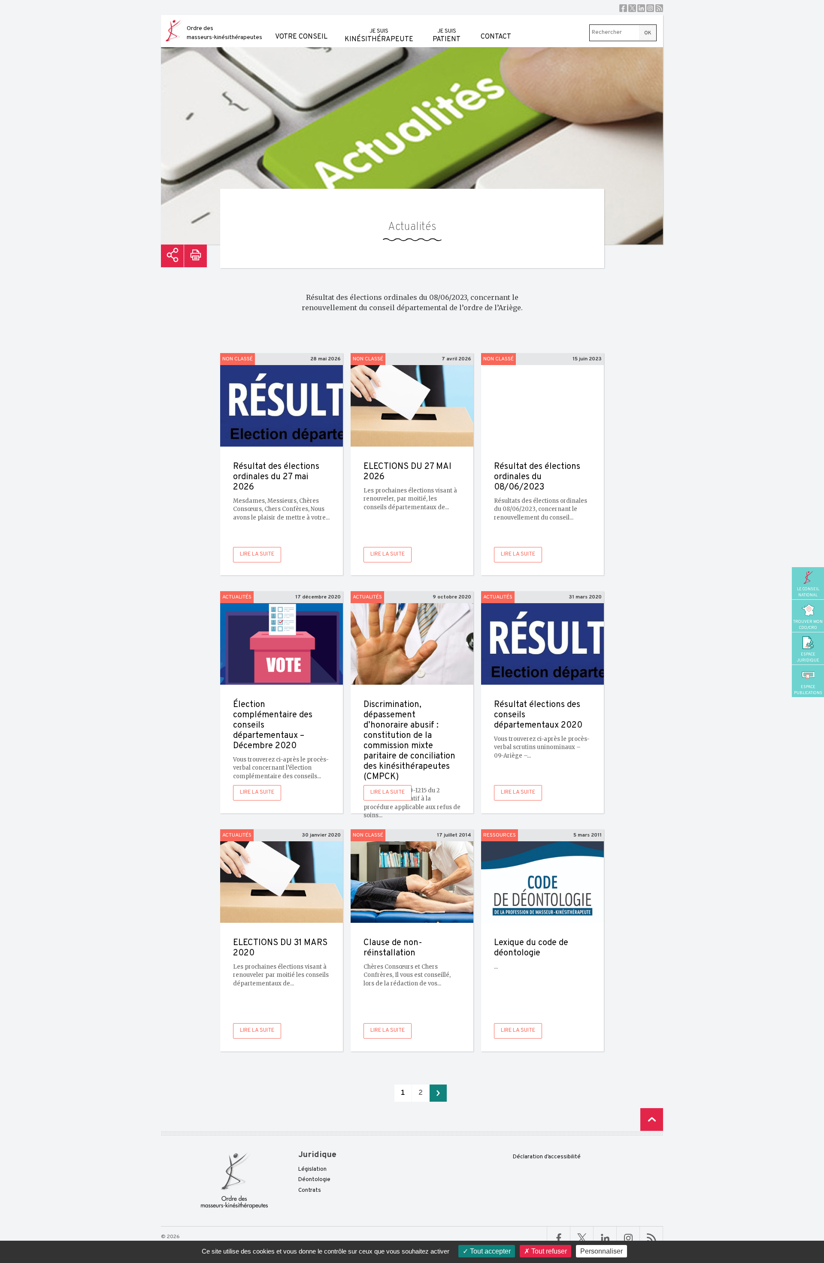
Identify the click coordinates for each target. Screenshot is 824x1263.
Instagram (650, 8)
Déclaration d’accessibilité (547, 1157)
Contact (496, 37)
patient (446, 36)
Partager (172, 256)
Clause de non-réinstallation (393, 948)
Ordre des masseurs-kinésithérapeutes (224, 33)
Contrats (309, 1190)
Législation (312, 1169)
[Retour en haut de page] (651, 1119)
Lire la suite (257, 554)
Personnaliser (601, 1251)
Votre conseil (301, 37)
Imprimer (195, 256)
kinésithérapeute (379, 36)
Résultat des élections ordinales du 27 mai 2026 (276, 477)
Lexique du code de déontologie (531, 948)
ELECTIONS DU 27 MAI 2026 (407, 472)
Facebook (623, 8)
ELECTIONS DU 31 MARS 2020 (280, 948)
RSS (659, 8)
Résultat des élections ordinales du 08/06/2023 (537, 477)
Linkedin (641, 8)
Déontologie (314, 1179)
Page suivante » (438, 1093)
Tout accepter (489, 1251)
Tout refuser (548, 1251)
